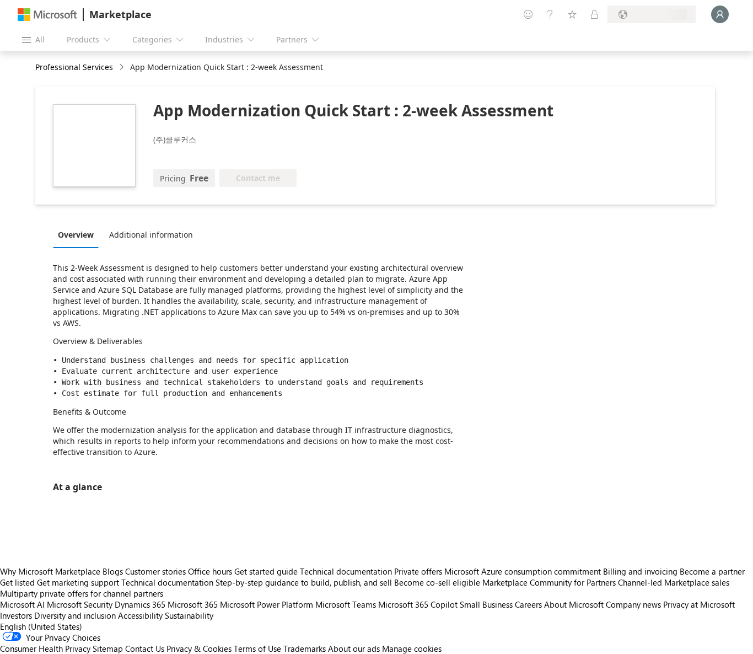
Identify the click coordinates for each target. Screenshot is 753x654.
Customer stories (155, 571)
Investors (16, 615)
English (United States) (41, 626)
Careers (528, 604)
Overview (76, 234)
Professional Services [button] (74, 67)
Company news (633, 604)
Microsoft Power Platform (266, 604)
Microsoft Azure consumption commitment (523, 571)
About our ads (354, 648)
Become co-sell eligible (437, 582)
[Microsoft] (47, 14)
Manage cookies (412, 648)
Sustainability (189, 615)
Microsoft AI (22, 604)
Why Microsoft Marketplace (50, 571)
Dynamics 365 (140, 604)
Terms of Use (257, 648)
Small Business (486, 604)
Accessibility (140, 615)
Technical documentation (346, 571)
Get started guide (266, 571)
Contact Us (144, 648)
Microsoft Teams (345, 604)
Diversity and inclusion (75, 615)
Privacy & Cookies (199, 648)
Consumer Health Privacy (45, 648)
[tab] (78, 234)
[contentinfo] (123, 67)
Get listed (17, 582)
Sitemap (108, 648)
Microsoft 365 (193, 604)
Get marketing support (78, 582)
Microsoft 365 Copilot (418, 604)
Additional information (151, 234)
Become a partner (712, 571)
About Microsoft (574, 604)
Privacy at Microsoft (699, 604)
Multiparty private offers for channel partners (81, 593)
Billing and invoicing (640, 571)
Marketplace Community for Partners (549, 582)
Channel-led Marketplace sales (673, 582)
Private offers (418, 571)
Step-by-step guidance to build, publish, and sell (304, 582)
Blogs (113, 571)
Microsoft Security (79, 604)
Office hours (210, 571)
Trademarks (304, 648)
